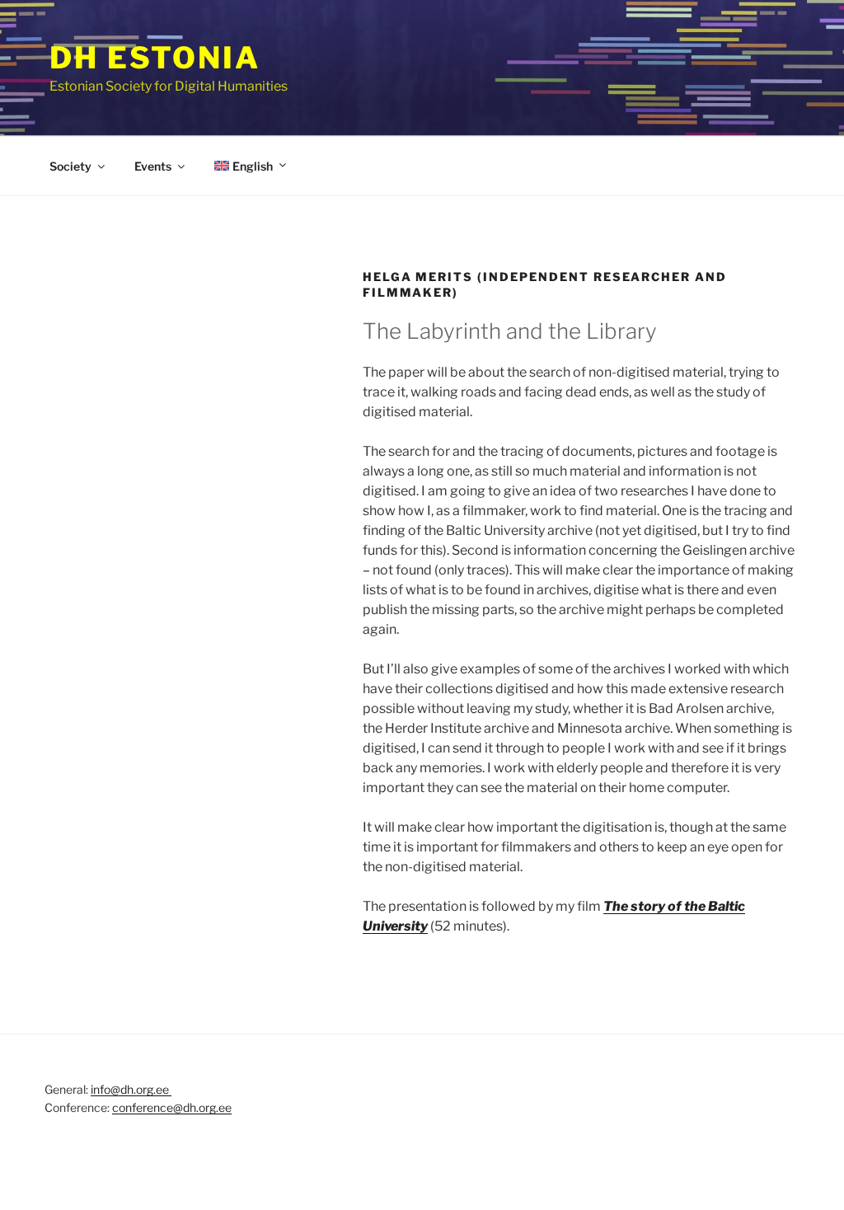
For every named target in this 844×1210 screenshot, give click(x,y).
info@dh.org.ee (131, 1089)
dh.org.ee (207, 1107)
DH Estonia (154, 58)
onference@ (151, 1107)
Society (70, 166)
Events (152, 166)
